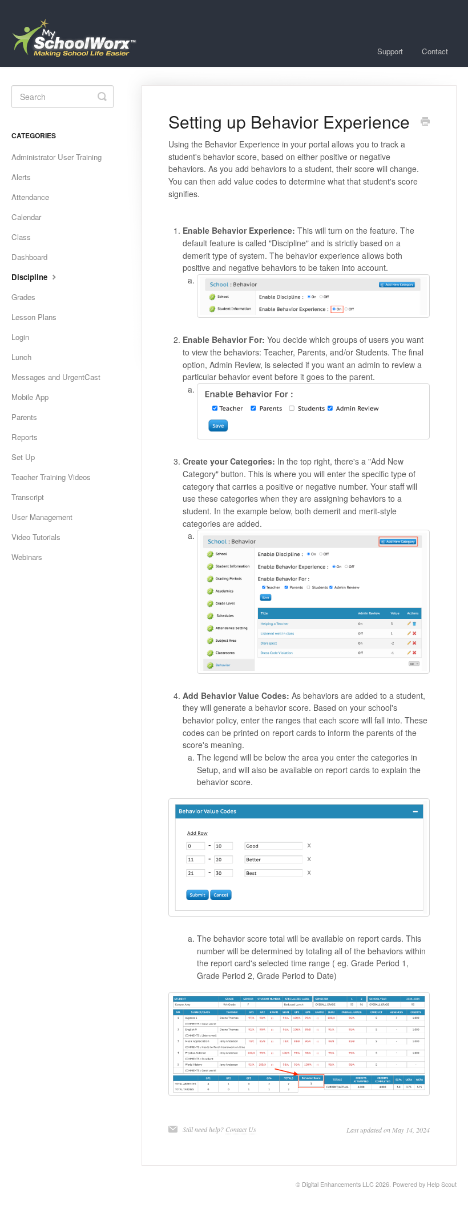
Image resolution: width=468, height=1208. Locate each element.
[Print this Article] (425, 122)
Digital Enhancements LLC (338, 1184)
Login (20, 336)
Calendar (26, 216)
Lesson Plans (34, 316)
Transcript (27, 496)
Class (21, 236)
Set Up (23, 456)
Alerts (21, 176)
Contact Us (240, 1129)
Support (390, 51)
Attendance (30, 196)
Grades (23, 296)
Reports (24, 436)
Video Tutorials (35, 536)
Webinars (26, 556)
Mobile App (30, 396)
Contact (435, 51)
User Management (41, 516)
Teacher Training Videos (51, 476)
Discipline (30, 276)
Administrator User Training (56, 156)
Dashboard (29, 256)
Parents (24, 416)
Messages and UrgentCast (55, 376)
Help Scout (442, 1184)
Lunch (21, 356)
